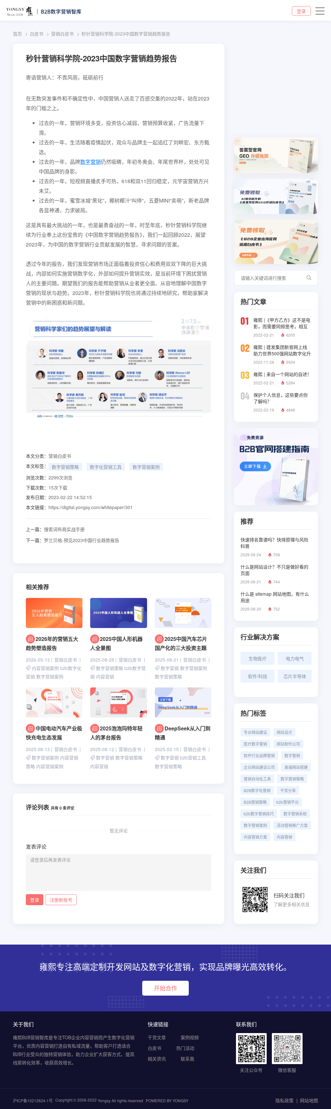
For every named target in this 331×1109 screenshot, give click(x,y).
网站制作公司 (288, 744)
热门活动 (185, 1048)
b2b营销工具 (193, 758)
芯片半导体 (294, 676)
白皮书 (36, 33)
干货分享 (288, 790)
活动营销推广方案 (292, 825)
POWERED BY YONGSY (167, 1100)
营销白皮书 (62, 33)
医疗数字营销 (255, 744)
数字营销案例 (146, 467)
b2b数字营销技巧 (259, 813)
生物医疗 (258, 658)
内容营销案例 (45, 668)
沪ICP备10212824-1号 (33, 1100)
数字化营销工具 (106, 467)
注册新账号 (61, 899)
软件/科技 (257, 676)
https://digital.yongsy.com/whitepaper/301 (90, 507)
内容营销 (105, 677)
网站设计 (284, 732)
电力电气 (295, 658)
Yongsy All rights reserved (120, 1100)
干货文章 (157, 1037)
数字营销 (90, 161)
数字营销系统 (295, 813)
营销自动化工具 (257, 778)
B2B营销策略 (255, 802)
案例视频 (190, 1037)
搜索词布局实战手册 (55, 529)
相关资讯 (157, 1058)
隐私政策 (284, 1100)
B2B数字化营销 (257, 790)
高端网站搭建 (296, 767)
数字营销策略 (65, 467)
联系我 (187, 1058)
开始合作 (165, 988)
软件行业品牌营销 (259, 755)
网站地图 (309, 1100)
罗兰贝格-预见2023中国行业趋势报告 (72, 540)
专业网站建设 (255, 732)
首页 (17, 33)
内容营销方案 (255, 837)
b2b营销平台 (287, 802)
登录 (301, 11)
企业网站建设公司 (259, 767)
